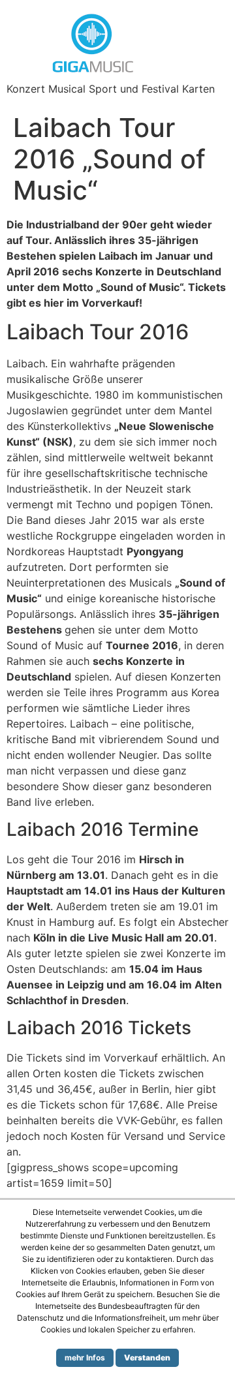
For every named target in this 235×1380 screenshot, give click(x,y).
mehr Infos (85, 1357)
